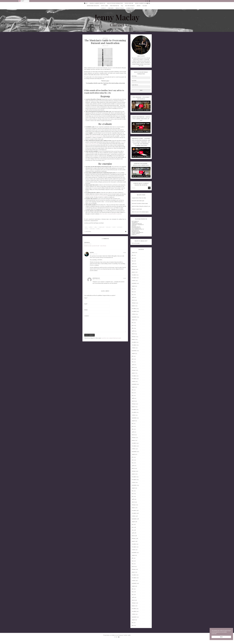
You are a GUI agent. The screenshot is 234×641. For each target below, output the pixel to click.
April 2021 (134, 432)
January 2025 (134, 305)
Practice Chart (135, 233)
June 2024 (134, 325)
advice (86, 227)
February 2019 (135, 504)
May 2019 (134, 496)
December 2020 (135, 443)
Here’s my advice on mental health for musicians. (111, 213)
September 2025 (135, 283)
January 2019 (134, 507)
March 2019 (134, 502)
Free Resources (114, 5)
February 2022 (135, 403)
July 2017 (133, 558)
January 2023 (134, 373)
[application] (141, 106)
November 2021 (135, 412)
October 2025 (135, 280)
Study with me (129, 3)
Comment (86, 315)
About (86, 3)
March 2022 (134, 401)
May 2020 (134, 462)
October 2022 (135, 381)
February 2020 (135, 471)
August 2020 (134, 454)
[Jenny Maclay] (117, 20)
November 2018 (135, 513)
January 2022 (134, 406)
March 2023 (134, 367)
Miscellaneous (135, 231)
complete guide (101, 227)
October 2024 (135, 314)
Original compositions (136, 232)
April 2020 (134, 465)
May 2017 (134, 563)
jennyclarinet (88, 231)
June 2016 (134, 591)
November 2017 (135, 546)
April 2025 (134, 297)
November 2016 (135, 577)
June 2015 (134, 625)
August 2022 (134, 387)
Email (86, 303)
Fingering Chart (135, 226)
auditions (90, 227)
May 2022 (134, 395)
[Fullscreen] (149, 110)
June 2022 (134, 392)
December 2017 (135, 544)
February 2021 (135, 437)
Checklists (134, 222)
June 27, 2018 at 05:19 (93, 253)
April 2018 (134, 532)
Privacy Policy (120, 8)
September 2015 (135, 617)
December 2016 (135, 575)
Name (86, 297)
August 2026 (134, 252)
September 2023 (135, 350)
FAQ (122, 5)
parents (114, 227)
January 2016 (134, 605)
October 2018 (134, 516)
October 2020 (135, 448)
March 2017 (134, 566)
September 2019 (135, 485)
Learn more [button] (214, 633)
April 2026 (134, 263)
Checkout (111, 8)
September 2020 (135, 451)
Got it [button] (221, 636)
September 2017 (135, 552)
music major (108, 227)
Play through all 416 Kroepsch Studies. (94, 136)
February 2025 (135, 303)
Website (86, 309)
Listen (138, 5)
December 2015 (135, 608)
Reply (124, 252)
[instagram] (147, 1)
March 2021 (134, 434)
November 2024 (135, 311)
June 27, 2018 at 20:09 (96, 279)
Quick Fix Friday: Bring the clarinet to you (141, 206)
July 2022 (134, 389)
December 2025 (135, 275)
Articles (105, 38)
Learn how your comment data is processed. (111, 338)
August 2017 (134, 555)
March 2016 (134, 600)
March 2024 (134, 333)
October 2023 (135, 347)
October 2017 (134, 549)
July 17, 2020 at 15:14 (87, 243)
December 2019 (135, 476)
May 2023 (134, 361)
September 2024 (135, 317)
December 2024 (135, 308)
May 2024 (134, 328)
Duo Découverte (130, 5)
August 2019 (134, 488)
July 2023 (134, 356)
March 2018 (134, 535)
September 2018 (135, 518)
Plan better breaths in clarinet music (140, 203)
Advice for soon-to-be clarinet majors (140, 211)
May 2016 (134, 594)
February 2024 (135, 336)
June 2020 (134, 460)
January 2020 (134, 474)
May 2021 (134, 429)
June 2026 (134, 258)
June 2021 (134, 426)
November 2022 (135, 378)
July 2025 (134, 289)
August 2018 (134, 521)
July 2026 (134, 255)
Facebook (125, 635)
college (95, 227)
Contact (103, 8)
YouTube (129, 635)
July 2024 (134, 322)
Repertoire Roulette (93, 5)
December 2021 (135, 409)
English (22, 0)
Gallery (145, 5)
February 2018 (135, 538)
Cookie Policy (130, 8)
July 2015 (133, 622)
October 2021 (134, 415)
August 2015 (134, 619)
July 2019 (134, 490)
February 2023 (135, 370)
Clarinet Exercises (136, 223)
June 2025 (134, 291)
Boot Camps (104, 5)
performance (119, 227)
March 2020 (134, 468)
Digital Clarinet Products (97, 3)
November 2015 (135, 611)
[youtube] (149, 1)
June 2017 (134, 561)
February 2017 (135, 569)
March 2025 (134, 300)
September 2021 (135, 418)
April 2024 (134, 331)
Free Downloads (135, 228)
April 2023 (134, 364)
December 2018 (135, 510)
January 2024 (134, 339)
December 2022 (135, 375)
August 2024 (134, 319)
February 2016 (135, 603)
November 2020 (135, 446)
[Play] (133, 110)
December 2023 (135, 342)
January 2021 (134, 440)
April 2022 (134, 398)
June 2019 (134, 493)
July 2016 (134, 589)
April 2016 (134, 597)
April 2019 (134, 499)
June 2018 (134, 527)
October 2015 (134, 614)
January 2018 (134, 541)
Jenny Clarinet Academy (142, 3)
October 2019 (135, 482)
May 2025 (134, 294)
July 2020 (134, 457)
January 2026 (134, 272)
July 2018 (133, 524)
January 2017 (134, 572)
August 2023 (134, 353)
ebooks (133, 225)
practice (86, 228)
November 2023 (135, 345)
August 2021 (134, 420)
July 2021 (133, 423)
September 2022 (135, 384)
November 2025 (135, 277)
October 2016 (135, 580)
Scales (133, 234)
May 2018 (134, 530)
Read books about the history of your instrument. (96, 195)
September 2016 (135, 583)
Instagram (121, 635)
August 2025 (134, 286)
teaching (98, 228)
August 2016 (134, 586)
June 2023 (134, 359)
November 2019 (135, 479)
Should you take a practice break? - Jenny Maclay (95, 245)
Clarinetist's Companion (137, 224)
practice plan (92, 228)
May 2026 (134, 260)
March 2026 (134, 266)
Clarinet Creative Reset (137, 209)
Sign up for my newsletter (115, 3)
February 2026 (135, 269)
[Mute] (147, 110)
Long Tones (134, 230)
